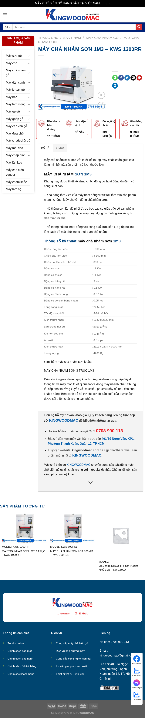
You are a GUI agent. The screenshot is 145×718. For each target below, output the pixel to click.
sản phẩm (129, 195)
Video (60, 147)
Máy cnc (11, 63)
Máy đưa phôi (15, 133)
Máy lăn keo (14, 162)
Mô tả (45, 147)
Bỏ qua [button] (105, 3)
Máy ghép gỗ (14, 119)
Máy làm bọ (13, 189)
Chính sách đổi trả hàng (22, 666)
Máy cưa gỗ (14, 55)
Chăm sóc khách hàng (21, 673)
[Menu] (5, 14)
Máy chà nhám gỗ (15, 73)
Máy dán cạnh (15, 82)
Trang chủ (48, 38)
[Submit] (139, 27)
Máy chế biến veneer (15, 172)
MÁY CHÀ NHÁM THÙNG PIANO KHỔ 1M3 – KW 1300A (118, 568)
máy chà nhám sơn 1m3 (60, 159)
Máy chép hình (15, 155)
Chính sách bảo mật (20, 650)
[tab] (45, 148)
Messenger (137, 687)
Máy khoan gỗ (15, 89)
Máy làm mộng (15, 104)
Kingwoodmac (65, 379)
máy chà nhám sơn (95, 241)
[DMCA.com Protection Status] (109, 687)
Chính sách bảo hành (20, 658)
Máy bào (11, 97)
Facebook (136, 664)
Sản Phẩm (72, 38)
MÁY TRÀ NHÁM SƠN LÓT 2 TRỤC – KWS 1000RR (23, 553)
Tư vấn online (16, 643)
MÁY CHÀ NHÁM (59, 174)
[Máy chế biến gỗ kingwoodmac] (72, 14)
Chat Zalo (136, 675)
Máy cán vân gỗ (16, 126)
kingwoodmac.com (85, 450)
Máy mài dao (14, 148)
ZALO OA (137, 699)
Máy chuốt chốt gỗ (18, 140)
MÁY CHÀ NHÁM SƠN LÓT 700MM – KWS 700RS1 (71, 553)
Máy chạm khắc (16, 182)
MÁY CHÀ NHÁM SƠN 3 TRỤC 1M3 (69, 370)
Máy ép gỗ (13, 111)
